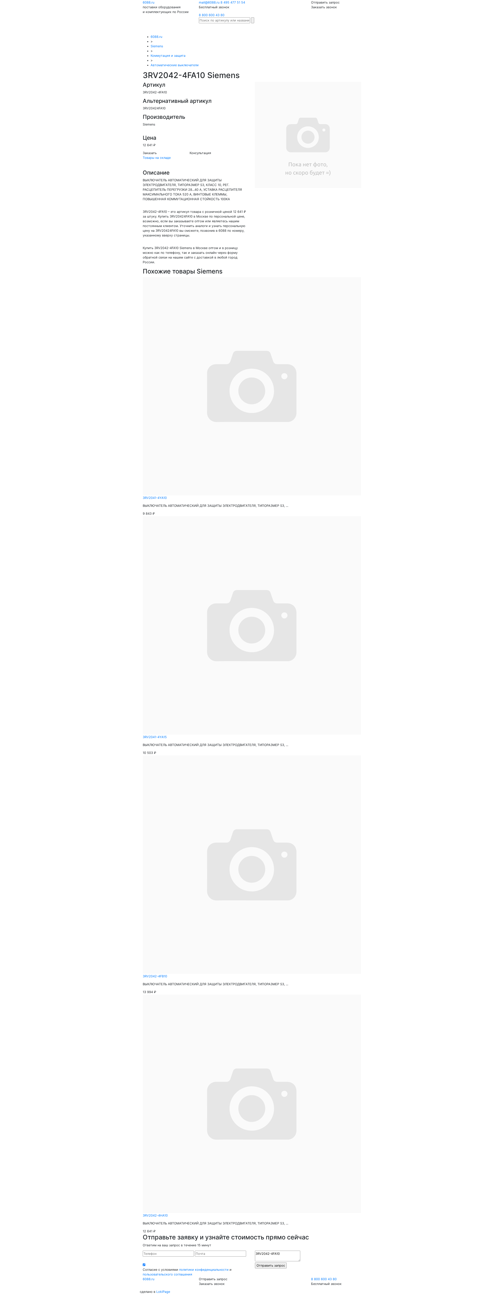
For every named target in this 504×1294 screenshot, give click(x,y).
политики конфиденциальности (204, 1270)
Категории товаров (285, 29)
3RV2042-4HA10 (155, 1215)
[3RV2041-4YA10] (252, 386)
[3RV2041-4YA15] (252, 625)
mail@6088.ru (209, 2)
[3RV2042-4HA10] (252, 1103)
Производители (254, 29)
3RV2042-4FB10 (155, 976)
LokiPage (163, 1292)
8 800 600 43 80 (211, 15)
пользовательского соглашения (167, 1274)
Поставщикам (350, 29)
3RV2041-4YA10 (155, 498)
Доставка (310, 29)
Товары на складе (157, 158)
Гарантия (328, 29)
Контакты (393, 29)
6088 (148, 2)
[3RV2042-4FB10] (252, 864)
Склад (234, 29)
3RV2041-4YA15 (155, 737)
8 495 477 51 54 (232, 2)
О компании (373, 29)
